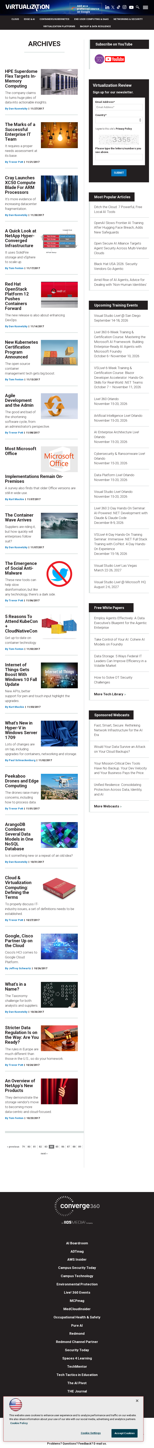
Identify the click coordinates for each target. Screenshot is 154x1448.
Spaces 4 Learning (77, 1358)
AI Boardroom (77, 1243)
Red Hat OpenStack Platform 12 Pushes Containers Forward (17, 296)
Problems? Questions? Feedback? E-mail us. (77, 1443)
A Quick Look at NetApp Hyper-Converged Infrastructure (20, 238)
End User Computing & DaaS (91, 19)
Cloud (15, 19)
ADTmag (77, 1251)
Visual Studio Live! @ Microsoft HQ (120, 582)
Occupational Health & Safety (77, 1317)
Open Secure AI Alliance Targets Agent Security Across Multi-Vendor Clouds (120, 248)
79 (23, 1146)
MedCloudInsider (77, 1309)
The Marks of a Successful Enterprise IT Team (20, 132)
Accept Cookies (124, 1433)
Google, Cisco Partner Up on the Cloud (19, 940)
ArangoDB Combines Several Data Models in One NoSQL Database (19, 836)
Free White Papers (109, 608)
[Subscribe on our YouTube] (107, 63)
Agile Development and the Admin (19, 400)
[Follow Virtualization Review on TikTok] (119, 8)
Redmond (77, 1333)
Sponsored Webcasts (111, 715)
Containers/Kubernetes (54, 19)
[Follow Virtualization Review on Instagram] (125, 8)
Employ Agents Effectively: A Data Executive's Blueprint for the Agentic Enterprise (120, 623)
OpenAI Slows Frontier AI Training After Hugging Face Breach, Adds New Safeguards (118, 227)
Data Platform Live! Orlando (114, 475)
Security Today (77, 1350)
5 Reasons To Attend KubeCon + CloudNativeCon (21, 624)
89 (79, 1146)
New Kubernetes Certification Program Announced (21, 349)
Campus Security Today (77, 1268)
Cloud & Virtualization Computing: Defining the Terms (18, 887)
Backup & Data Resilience (95, 26)
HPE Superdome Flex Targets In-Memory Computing (21, 79)
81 (34, 1146)
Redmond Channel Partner (77, 1342)
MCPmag (77, 1301)
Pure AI (77, 1325)
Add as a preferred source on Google (88, 9)
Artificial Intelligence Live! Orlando (118, 416)
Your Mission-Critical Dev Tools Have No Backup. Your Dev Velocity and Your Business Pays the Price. (120, 768)
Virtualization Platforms (59, 26)
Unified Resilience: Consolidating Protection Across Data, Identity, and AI (118, 789)
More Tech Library (108, 694)
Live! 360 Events (77, 1292)
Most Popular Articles (112, 197)
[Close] (137, 1400)
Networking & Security (128, 19)
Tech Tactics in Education (77, 1375)
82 (40, 1146)
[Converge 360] (77, 1207)
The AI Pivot (77, 1383)
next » (44, 1153)
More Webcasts (106, 806)
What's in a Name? (15, 987)
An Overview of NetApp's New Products (20, 1085)
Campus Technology (77, 1276)
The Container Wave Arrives (19, 517)
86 (62, 1146)
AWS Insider (77, 1259)
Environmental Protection (77, 1284)
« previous (13, 1146)
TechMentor (77, 1366)
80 (28, 1146)
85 (57, 1146)
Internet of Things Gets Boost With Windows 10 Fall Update (21, 674)
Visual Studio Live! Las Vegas (115, 566)
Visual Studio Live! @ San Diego (117, 316)
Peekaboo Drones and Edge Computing (22, 781)
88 (74, 1146)
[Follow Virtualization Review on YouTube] (131, 8)
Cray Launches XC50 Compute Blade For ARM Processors (20, 185)
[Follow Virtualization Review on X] (112, 8)
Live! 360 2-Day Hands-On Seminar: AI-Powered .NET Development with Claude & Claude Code (121, 513)
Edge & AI (29, 19)
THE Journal (77, 1391)
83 (46, 1146)
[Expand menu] (145, 8)
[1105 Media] (77, 1223)
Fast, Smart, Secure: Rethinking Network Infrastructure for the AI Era (118, 730)
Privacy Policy (124, 128)
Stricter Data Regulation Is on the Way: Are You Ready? (22, 1035)
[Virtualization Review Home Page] (29, 8)
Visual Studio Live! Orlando (113, 492)
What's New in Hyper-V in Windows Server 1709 (21, 730)
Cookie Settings (91, 1433)
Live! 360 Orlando (106, 399)
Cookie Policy (19, 1423)
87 (68, 1146)
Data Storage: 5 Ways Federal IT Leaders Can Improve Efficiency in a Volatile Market (120, 661)
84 (51, 1146)
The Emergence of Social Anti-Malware (21, 568)
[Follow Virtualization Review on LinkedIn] (107, 8)
